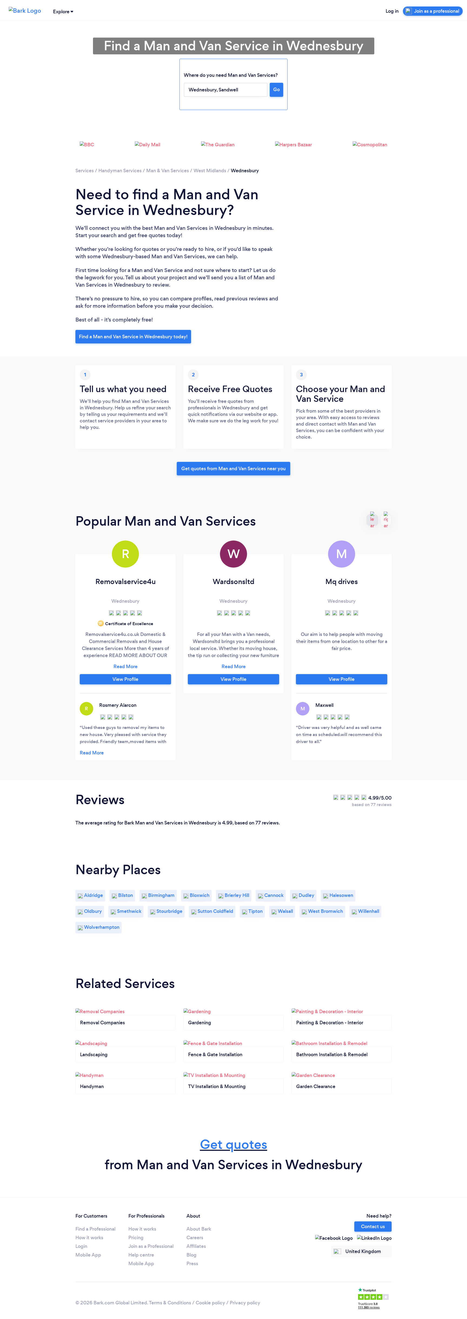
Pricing (136, 1237)
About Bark (198, 1229)
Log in (392, 11)
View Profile (125, 679)
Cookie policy (210, 1303)
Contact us (373, 1226)
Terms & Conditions (170, 1303)
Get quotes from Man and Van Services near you (233, 468)
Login (81, 1246)
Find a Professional (95, 1229)
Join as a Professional (151, 1246)
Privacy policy (245, 1303)
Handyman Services (120, 170)
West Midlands (210, 170)
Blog (191, 1255)
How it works (89, 1237)
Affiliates (196, 1246)
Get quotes (233, 1144)
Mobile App (88, 1255)
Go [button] (276, 89)
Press (192, 1263)
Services (84, 170)
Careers (194, 1237)
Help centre (141, 1255)
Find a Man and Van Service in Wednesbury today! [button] (133, 336)
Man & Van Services (167, 170)
